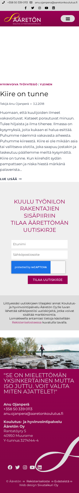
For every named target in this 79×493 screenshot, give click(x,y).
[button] (67, 18)
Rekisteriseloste (38, 481)
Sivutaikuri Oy (47, 485)
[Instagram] (40, 8)
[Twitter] (33, 8)
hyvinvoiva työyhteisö (18, 84)
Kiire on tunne (24, 94)
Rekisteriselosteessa (27, 322)
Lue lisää (11, 179)
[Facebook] (10, 467)
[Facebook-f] (26, 8)
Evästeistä (61, 481)
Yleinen (46, 84)
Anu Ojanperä (19, 103)
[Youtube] (47, 8)
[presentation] (39, 52)
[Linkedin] (53, 8)
